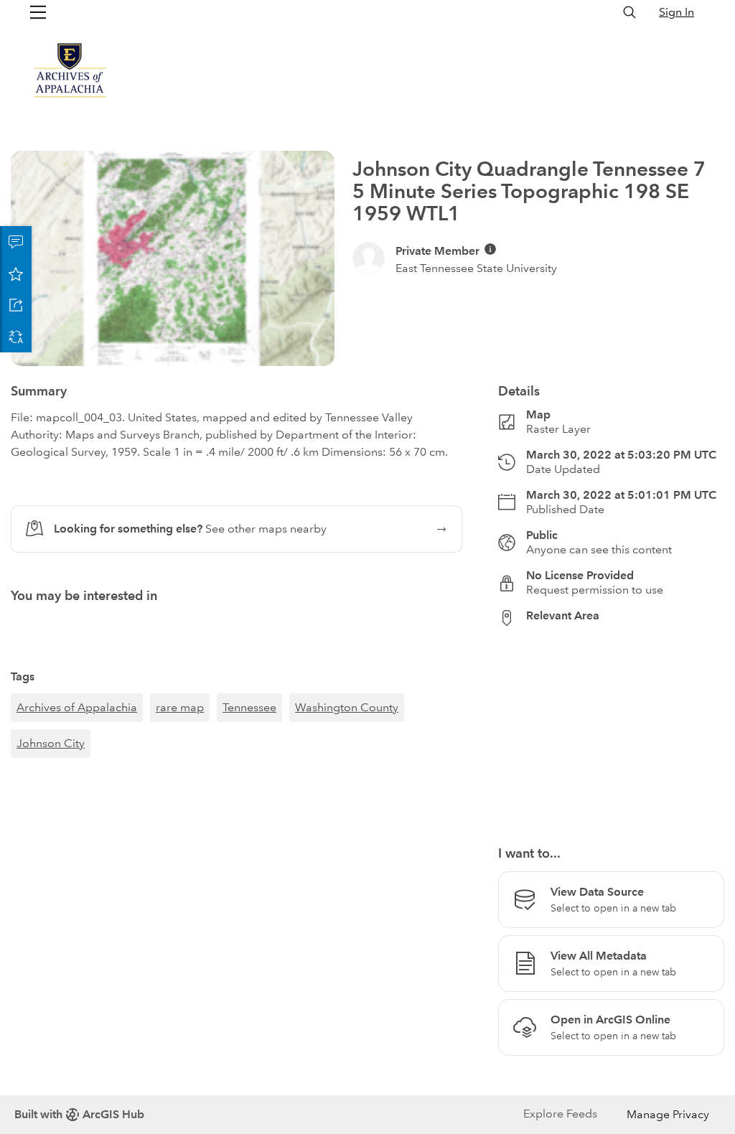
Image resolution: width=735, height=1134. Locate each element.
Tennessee (249, 707)
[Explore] (611, 727)
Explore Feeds (560, 1113)
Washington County (346, 707)
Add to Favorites (16, 273)
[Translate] (16, 336)
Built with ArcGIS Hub (79, 1114)
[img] (490, 249)
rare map (180, 707)
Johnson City (51, 743)
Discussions (16, 242)
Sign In (676, 12)
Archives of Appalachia (77, 707)
